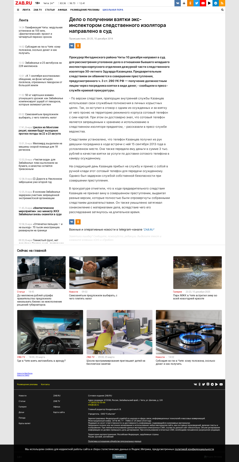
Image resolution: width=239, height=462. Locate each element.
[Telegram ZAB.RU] (215, 3)
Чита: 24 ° (48, 3)
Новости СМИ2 (23, 375)
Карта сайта (59, 412)
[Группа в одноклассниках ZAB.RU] (190, 3)
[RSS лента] (222, 3)
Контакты (45, 384)
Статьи (50, 9)
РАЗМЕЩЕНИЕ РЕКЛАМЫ (84, 9)
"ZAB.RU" (148, 229)
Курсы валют (25, 423)
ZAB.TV (37, 9)
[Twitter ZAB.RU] (196, 3)
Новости (23, 396)
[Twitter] (203, 384)
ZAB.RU (56, 396)
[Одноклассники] (199, 384)
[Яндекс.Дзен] (208, 384)
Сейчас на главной (31, 251)
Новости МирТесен (25, 373)
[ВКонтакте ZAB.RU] (177, 3)
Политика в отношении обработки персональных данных (114, 441)
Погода (22, 418)
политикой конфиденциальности (194, 449)
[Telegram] (212, 384)
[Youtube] (221, 384)
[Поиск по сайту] (175, 10)
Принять (119, 456)
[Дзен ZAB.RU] (184, 3)
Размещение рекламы (27, 384)
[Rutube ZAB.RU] (209, 3)
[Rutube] (216, 384)
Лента (26, 9)
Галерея (23, 407)
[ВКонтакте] (195, 384)
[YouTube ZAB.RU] (203, 3)
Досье (21, 412)
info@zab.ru (93, 405)
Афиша (62, 9)
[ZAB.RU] (23, 4)
